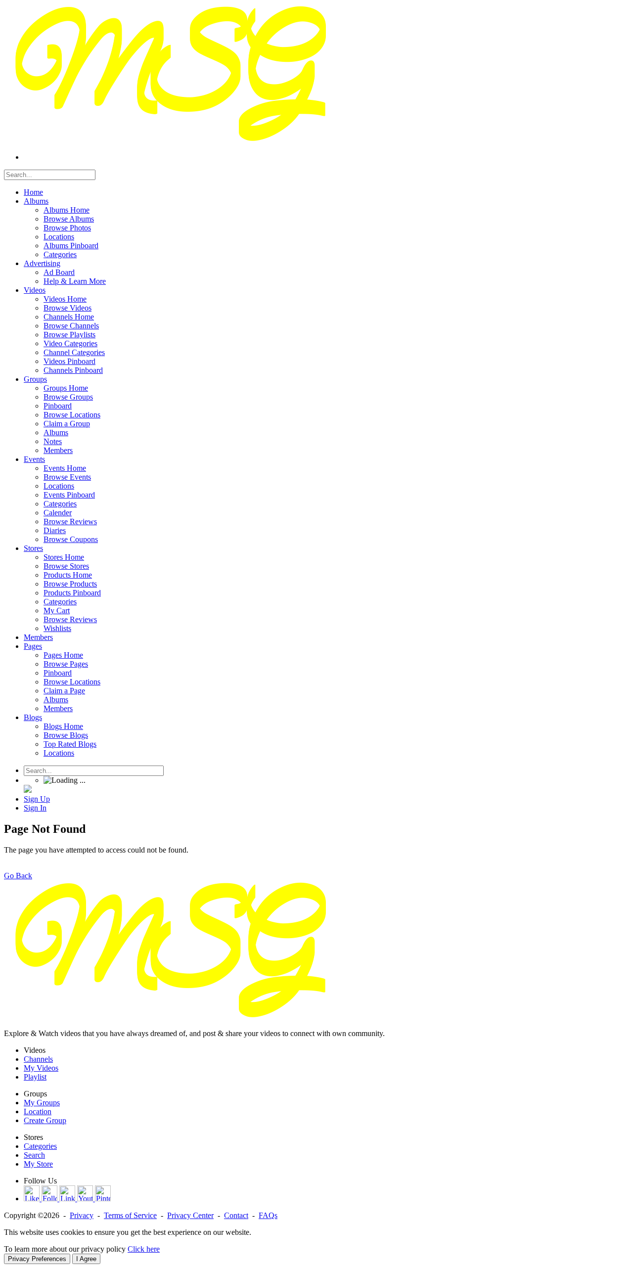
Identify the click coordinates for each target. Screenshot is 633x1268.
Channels (38, 1059)
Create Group (45, 1120)
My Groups (42, 1102)
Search (34, 1155)
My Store (38, 1164)
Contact (236, 1215)
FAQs (268, 1215)
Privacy (81, 1215)
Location (37, 1111)
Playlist (35, 1077)
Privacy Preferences (37, 1259)
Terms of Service (130, 1215)
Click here (144, 1249)
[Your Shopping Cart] (28, 790)
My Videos (41, 1068)
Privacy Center (190, 1215)
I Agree (86, 1259)
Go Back (18, 875)
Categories (40, 1146)
